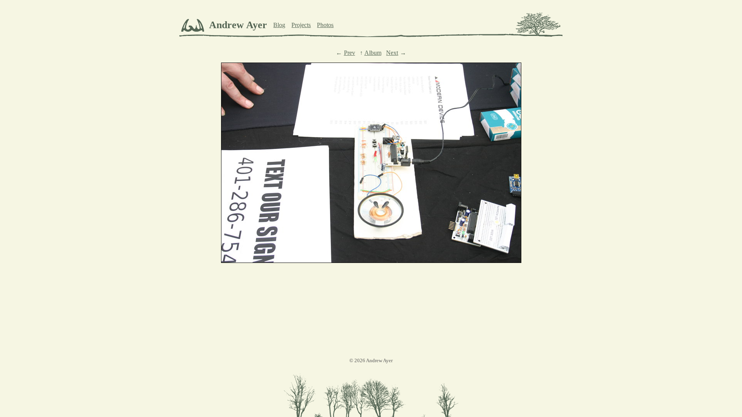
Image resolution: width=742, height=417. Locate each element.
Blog (279, 25)
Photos (325, 25)
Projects (301, 25)
